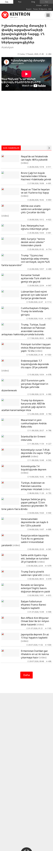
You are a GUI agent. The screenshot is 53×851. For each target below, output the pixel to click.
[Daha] (49, 148)
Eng (33, 1)
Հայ (6, 1)
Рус (19, 1)
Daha (26, 675)
